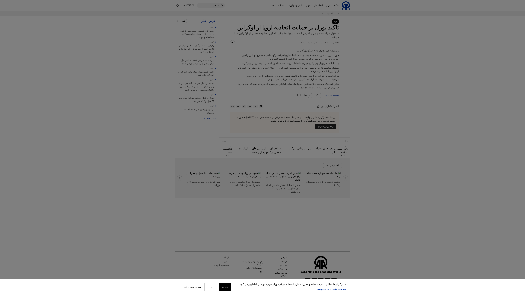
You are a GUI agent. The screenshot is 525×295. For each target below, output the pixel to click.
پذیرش (225, 287)
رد (211, 287)
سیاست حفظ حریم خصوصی (331, 289)
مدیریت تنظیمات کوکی (192, 287)
